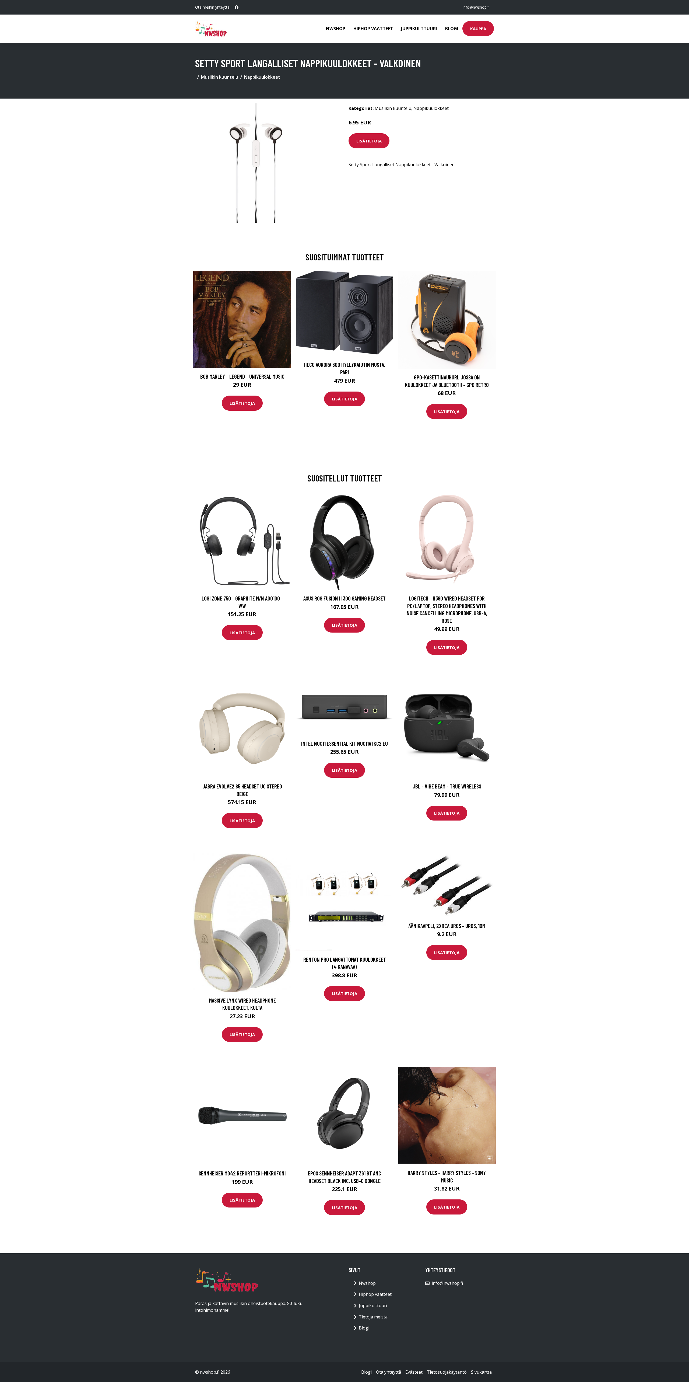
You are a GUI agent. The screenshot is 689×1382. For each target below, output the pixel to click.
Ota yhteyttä (388, 1372)
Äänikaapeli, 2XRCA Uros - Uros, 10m (447, 925)
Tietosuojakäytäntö (447, 1372)
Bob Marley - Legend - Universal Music (242, 376)
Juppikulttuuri (419, 29)
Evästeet (414, 1372)
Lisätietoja (369, 141)
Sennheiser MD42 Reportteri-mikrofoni (242, 1173)
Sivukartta (481, 1372)
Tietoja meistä (373, 1317)
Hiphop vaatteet (373, 29)
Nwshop (335, 29)
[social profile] (237, 7)
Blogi (451, 29)
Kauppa (478, 28)
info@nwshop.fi (476, 7)
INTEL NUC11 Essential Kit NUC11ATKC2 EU (344, 743)
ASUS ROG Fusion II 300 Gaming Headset (344, 598)
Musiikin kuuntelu (219, 77)
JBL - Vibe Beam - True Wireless (447, 786)
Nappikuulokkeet (262, 77)
